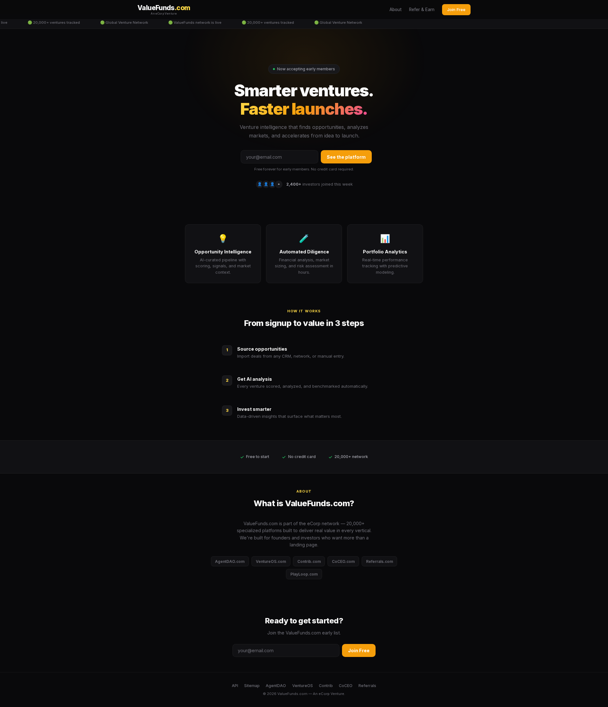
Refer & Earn (421, 9)
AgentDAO (276, 685)
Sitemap (252, 685)
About (396, 9)
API (235, 685)
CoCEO (345, 685)
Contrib (326, 685)
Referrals (367, 685)
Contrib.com (309, 561)
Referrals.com (379, 561)
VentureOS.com (271, 561)
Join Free (456, 9)
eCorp (324, 693)
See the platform (346, 157)
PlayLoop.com (304, 574)
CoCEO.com (343, 561)
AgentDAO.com (229, 561)
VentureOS (302, 685)
